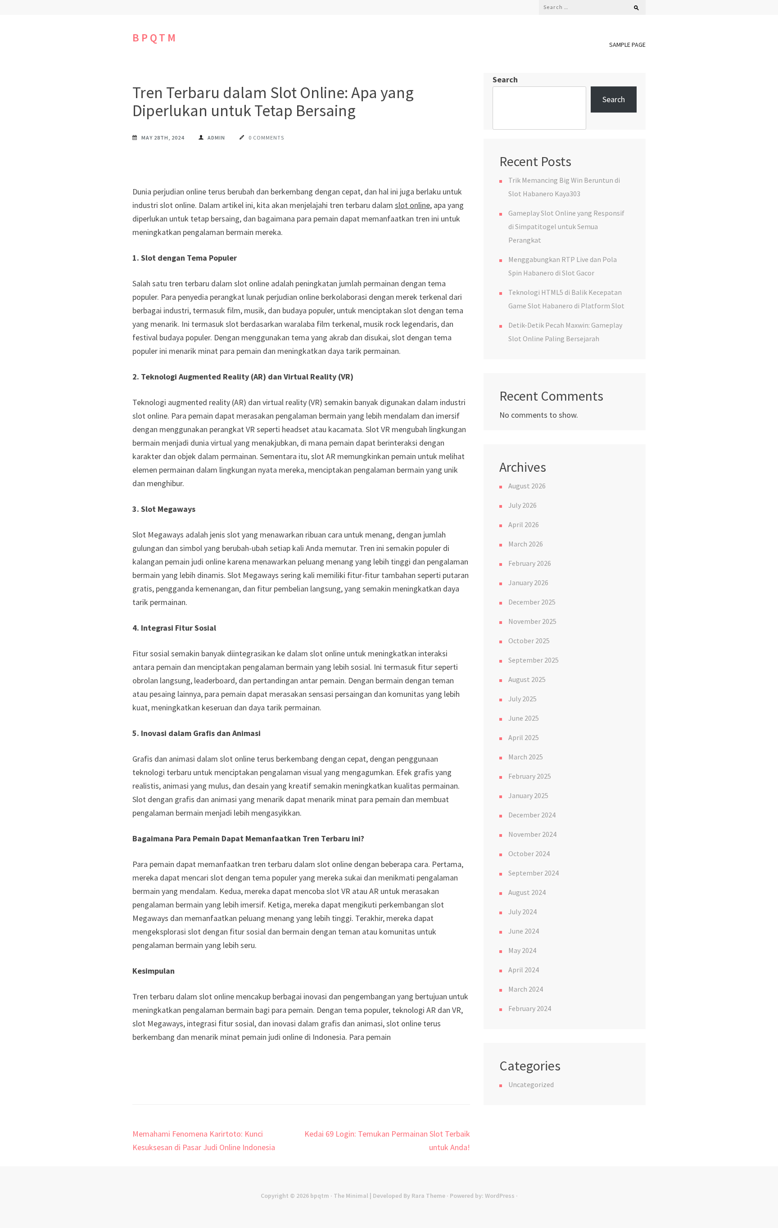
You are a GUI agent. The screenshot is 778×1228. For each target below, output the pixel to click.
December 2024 (532, 814)
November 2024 (532, 834)
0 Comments (266, 137)
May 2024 (522, 950)
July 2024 (522, 911)
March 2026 (525, 543)
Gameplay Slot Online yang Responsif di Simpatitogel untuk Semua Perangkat (566, 226)
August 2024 (527, 892)
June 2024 (523, 930)
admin (216, 137)
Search (505, 79)
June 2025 (523, 717)
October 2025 (529, 640)
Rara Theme (428, 1196)
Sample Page (627, 45)
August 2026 (527, 485)
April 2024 (523, 969)
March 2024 (525, 988)
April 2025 (523, 737)
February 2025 (529, 776)
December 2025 (532, 601)
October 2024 (529, 853)
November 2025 (532, 621)
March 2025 (525, 756)
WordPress (500, 1196)
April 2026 (523, 524)
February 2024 (529, 1008)
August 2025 (527, 679)
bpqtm (155, 38)
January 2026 (528, 582)
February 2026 (529, 563)
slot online (412, 205)
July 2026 (522, 505)
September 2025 (533, 659)
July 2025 (522, 698)
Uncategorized (531, 1084)
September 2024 (533, 872)
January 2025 (528, 795)
